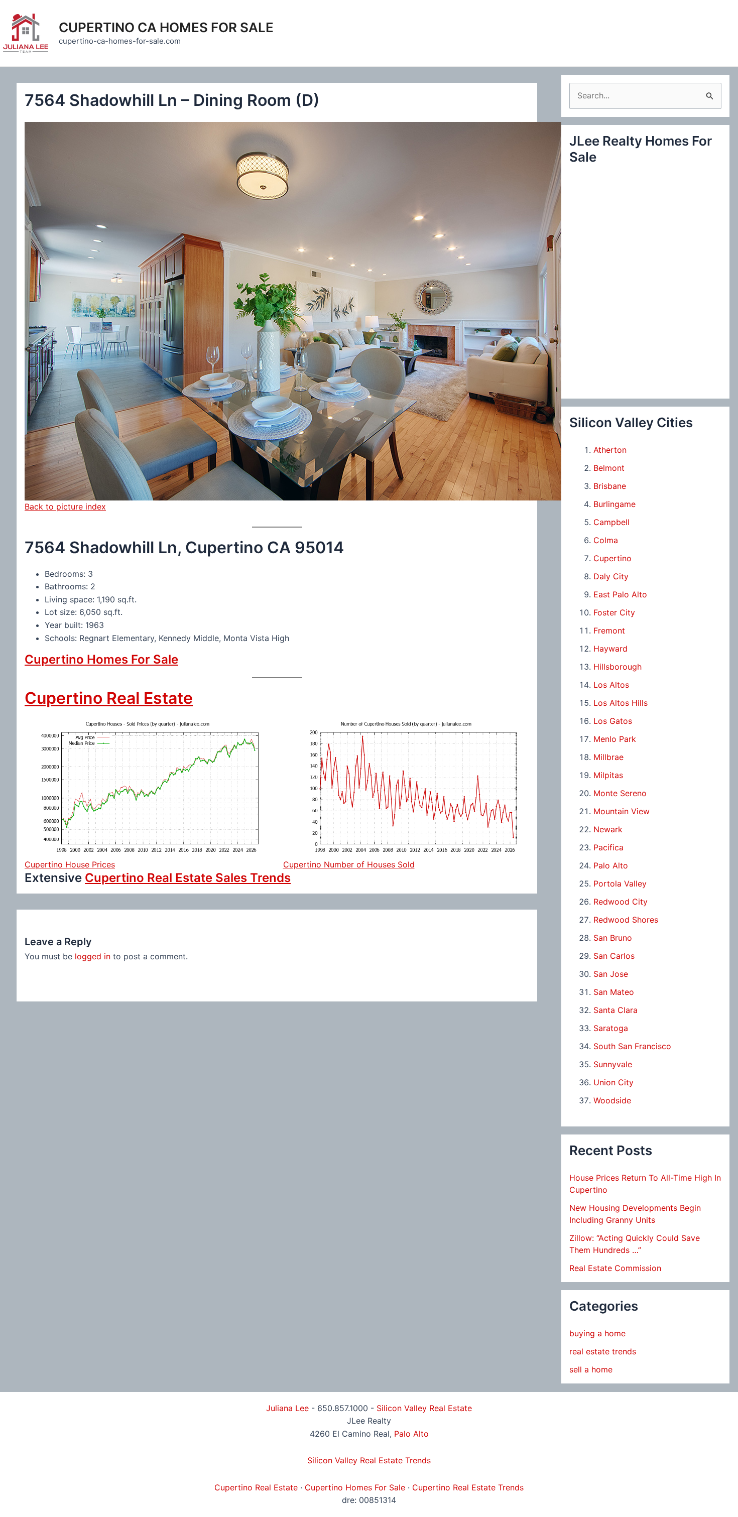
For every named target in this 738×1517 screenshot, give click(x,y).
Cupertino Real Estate (109, 698)
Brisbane (609, 486)
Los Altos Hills (620, 703)
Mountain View (621, 811)
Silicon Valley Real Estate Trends (369, 1460)
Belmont (609, 468)
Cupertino (612, 558)
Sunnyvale (612, 1064)
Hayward (610, 649)
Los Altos (611, 685)
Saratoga (610, 1028)
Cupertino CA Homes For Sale (166, 27)
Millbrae (608, 757)
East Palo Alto (620, 594)
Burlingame (614, 504)
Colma (605, 540)
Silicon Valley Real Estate (424, 1408)
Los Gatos (612, 721)
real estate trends (602, 1351)
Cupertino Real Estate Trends (468, 1487)
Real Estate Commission (615, 1268)
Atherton (610, 450)
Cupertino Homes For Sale (101, 659)
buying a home (597, 1333)
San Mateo (613, 992)
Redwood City (620, 902)
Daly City (611, 576)
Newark (608, 829)
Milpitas (608, 775)
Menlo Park (614, 739)
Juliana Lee (287, 1408)
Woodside (612, 1100)
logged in (92, 956)
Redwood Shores (625, 920)
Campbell (611, 522)
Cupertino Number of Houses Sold (349, 864)
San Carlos (614, 956)
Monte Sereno (620, 793)
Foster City (614, 612)
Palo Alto (610, 865)
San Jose (610, 974)
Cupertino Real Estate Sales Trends (188, 877)
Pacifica (608, 847)
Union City (613, 1082)
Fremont (609, 630)
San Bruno (612, 938)
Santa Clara (615, 1010)
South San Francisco (632, 1046)
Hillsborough (617, 667)
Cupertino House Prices (70, 864)
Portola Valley (620, 883)
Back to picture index (65, 506)
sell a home (590, 1369)
